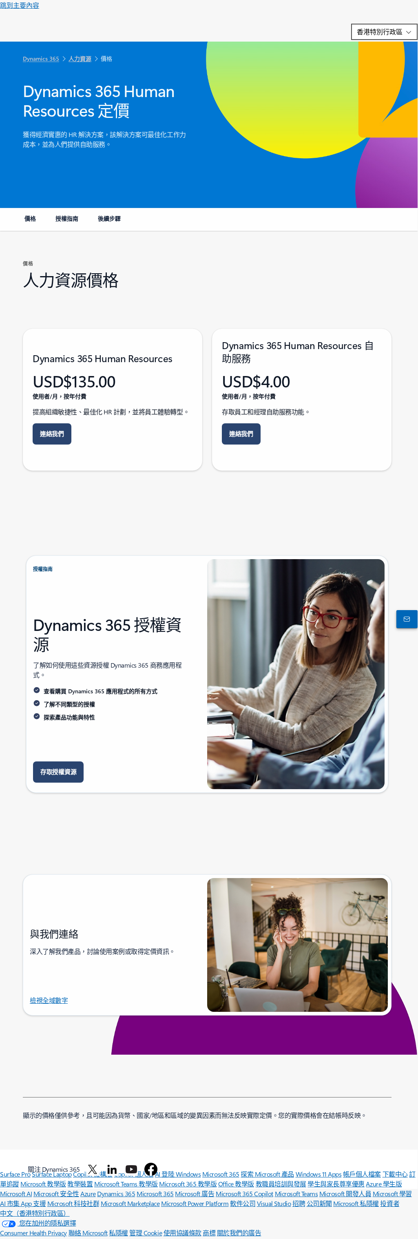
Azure (88, 1193)
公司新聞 (319, 1203)
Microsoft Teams (296, 1193)
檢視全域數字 (49, 1000)
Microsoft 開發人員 (345, 1193)
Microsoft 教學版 (43, 1183)
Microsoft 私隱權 (356, 1203)
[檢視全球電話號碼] (405, 619)
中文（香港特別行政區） (35, 1213)
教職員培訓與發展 (281, 1183)
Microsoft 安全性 (56, 1193)
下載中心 (395, 1174)
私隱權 (118, 1232)
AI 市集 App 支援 (23, 1203)
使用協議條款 (182, 1232)
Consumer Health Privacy (33, 1232)
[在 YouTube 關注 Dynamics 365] (131, 1169)
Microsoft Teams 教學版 (126, 1183)
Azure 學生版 (384, 1183)
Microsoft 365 (155, 1193)
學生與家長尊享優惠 (336, 1183)
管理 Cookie (145, 1232)
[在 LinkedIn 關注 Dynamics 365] (112, 1169)
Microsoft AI (16, 1193)
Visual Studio (274, 1203)
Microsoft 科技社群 (73, 1203)
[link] (30, 222)
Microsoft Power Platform (194, 1203)
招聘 (298, 1203)
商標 (209, 1232)
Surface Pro (15, 1174)
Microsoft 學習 (392, 1193)
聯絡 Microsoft (88, 1232)
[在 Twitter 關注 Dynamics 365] (92, 1169)
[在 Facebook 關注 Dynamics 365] (150, 1169)
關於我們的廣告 (239, 1232)
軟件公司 (242, 1203)
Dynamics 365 (116, 1193)
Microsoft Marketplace (130, 1203)
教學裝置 (80, 1183)
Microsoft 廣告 (194, 1193)
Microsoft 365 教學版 (188, 1183)
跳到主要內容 (19, 5)
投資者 (389, 1203)
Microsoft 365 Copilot (244, 1193)
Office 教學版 (236, 1183)
